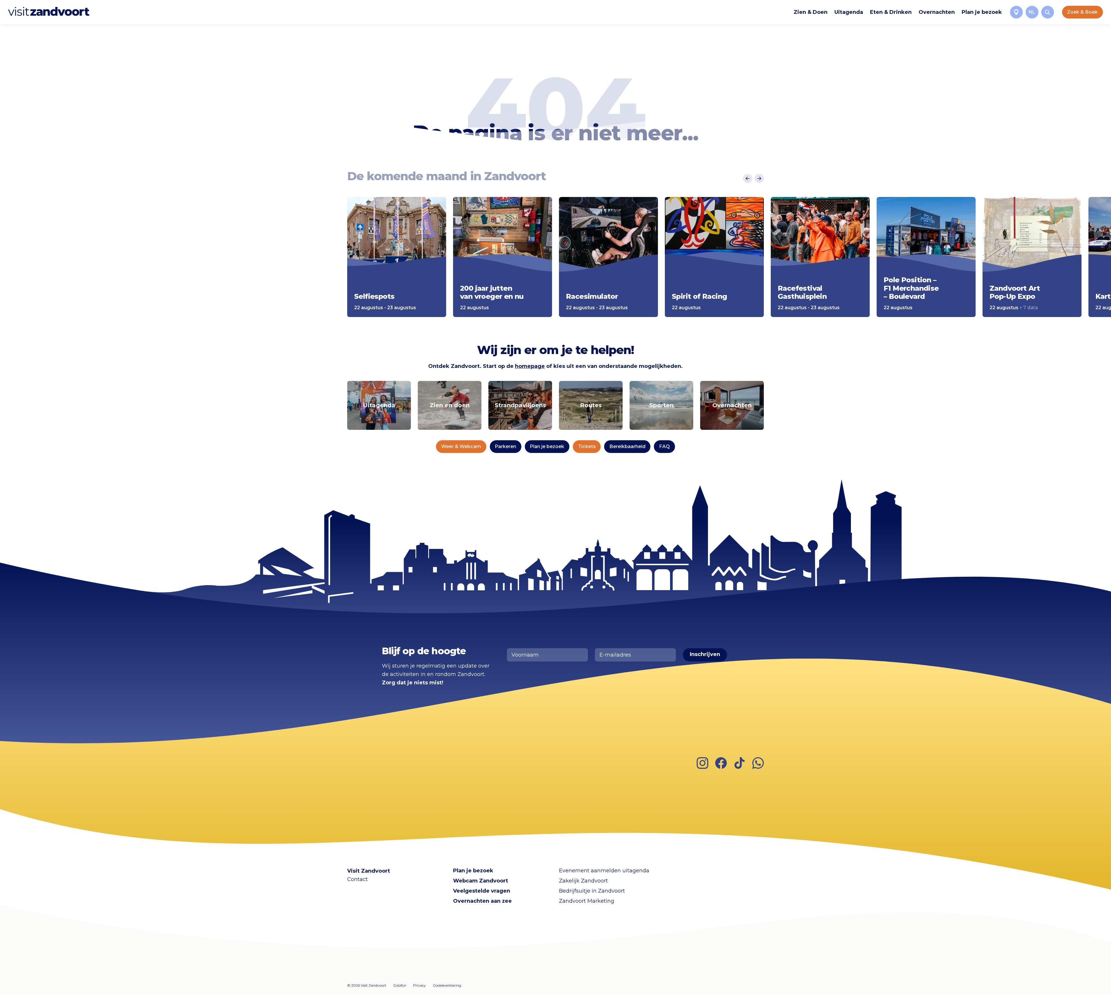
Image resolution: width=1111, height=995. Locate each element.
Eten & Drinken (891, 12)
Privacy (419, 985)
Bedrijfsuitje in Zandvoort (592, 891)
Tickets (587, 446)
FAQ (664, 446)
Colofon (399, 985)
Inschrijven (705, 654)
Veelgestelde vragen (481, 891)
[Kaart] (1016, 12)
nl (1032, 12)
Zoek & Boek (1082, 12)
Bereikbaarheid (627, 446)
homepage (530, 366)
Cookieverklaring (447, 985)
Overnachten (937, 12)
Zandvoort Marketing (586, 901)
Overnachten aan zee (482, 901)
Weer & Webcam (461, 446)
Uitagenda (848, 12)
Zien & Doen (810, 12)
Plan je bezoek (982, 12)
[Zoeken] (1047, 12)
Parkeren (505, 446)
